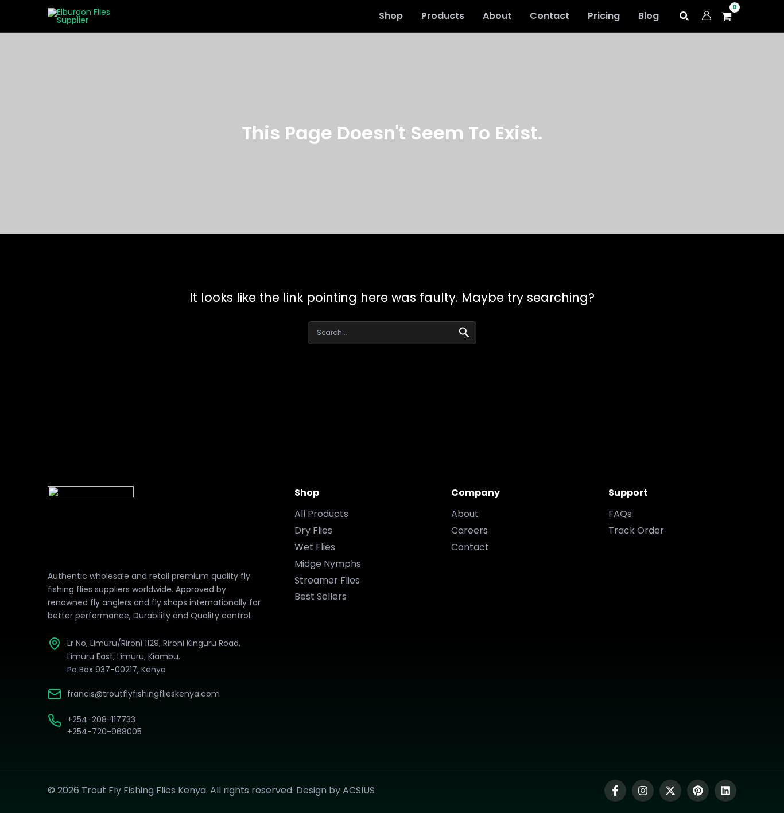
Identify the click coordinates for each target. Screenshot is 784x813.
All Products (321, 513)
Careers (469, 530)
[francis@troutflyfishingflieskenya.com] (54, 694)
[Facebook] (615, 791)
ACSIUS (359, 790)
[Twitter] (670, 791)
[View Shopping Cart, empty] (729, 16)
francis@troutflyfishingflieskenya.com (143, 693)
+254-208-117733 (101, 719)
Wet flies (314, 547)
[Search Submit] (464, 331)
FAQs (620, 513)
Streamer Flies (327, 580)
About (465, 513)
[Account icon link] (706, 15)
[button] (685, 17)
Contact (470, 547)
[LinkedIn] (725, 791)
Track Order (636, 530)
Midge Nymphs (327, 563)
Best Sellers (320, 596)
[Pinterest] (698, 791)
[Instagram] (643, 791)
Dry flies (313, 530)
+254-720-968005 (104, 731)
